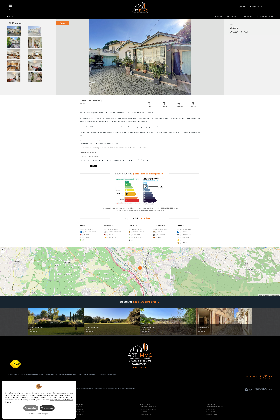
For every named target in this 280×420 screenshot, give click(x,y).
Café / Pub (160, 232)
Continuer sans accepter (38, 413)
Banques (184, 242)
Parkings (184, 232)
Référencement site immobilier (263, 391)
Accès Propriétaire (89, 374)
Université (136, 240)
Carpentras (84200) (145, 414)
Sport (159, 237)
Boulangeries (113, 237)
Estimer (242, 7)
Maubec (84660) (210, 404)
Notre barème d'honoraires (89, 152)
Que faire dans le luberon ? (109, 374)
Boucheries (112, 234)
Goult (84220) (78, 406)
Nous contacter (257, 7)
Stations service (187, 234)
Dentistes (87, 237)
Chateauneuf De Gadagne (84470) (215, 406)
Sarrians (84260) (210, 412)
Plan (80, 374)
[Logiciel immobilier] (249, 389)
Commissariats (186, 237)
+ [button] (2, 249)
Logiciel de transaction (260, 388)
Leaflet (260, 295)
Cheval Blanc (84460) (212, 414)
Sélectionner (247, 16)
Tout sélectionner (87, 229)
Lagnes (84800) (210, 409)
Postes (184, 240)
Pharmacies (87, 240)
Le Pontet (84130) (79, 412)
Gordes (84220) (78, 404)
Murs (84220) (143, 412)
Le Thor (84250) (78, 414)
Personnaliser (30, 408)
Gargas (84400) (78, 409)
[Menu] (10, 5)
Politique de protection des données (32, 374)
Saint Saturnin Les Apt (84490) (148, 406)
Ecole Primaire (137, 234)
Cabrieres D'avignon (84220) (148, 409)
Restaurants (161, 234)
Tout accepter (47, 408)
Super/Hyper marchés (115, 232)
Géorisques (143, 148)
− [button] (2, 252)
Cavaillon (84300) (145, 404)
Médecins (87, 234)
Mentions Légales (13, 374)
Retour (11, 16)
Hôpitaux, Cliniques (90, 232)
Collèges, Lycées (138, 237)
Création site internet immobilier (263, 389)
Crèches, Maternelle (139, 232)
